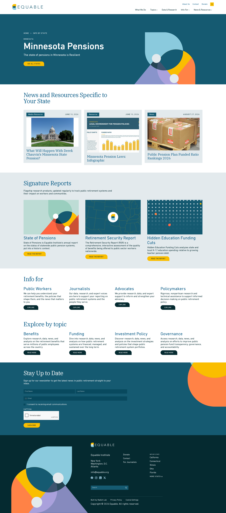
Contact (196, 4)
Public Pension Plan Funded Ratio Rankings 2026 (173, 156)
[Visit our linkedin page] (100, 478)
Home (26, 33)
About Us (186, 4)
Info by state (154, 454)
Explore (30, 308)
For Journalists (130, 462)
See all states (33, 64)
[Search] (126, 487)
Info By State (40, 33)
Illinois (153, 465)
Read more (31, 353)
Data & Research (169, 10)
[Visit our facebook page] (92, 478)
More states (155, 476)
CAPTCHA (28, 409)
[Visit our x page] (104, 478)
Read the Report (34, 254)
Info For (184, 10)
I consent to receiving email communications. (47, 404)
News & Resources (202, 10)
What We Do (140, 10)
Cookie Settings (132, 500)
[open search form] (212, 4)
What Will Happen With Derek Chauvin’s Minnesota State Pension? (49, 154)
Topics (153, 10)
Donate (204, 4)
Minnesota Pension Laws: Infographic (106, 158)
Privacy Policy (116, 500)
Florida (153, 473)
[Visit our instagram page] (96, 478)
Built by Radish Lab (99, 500)
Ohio (152, 469)
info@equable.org (100, 472)
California (154, 458)
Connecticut (155, 461)
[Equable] (27, 7)
